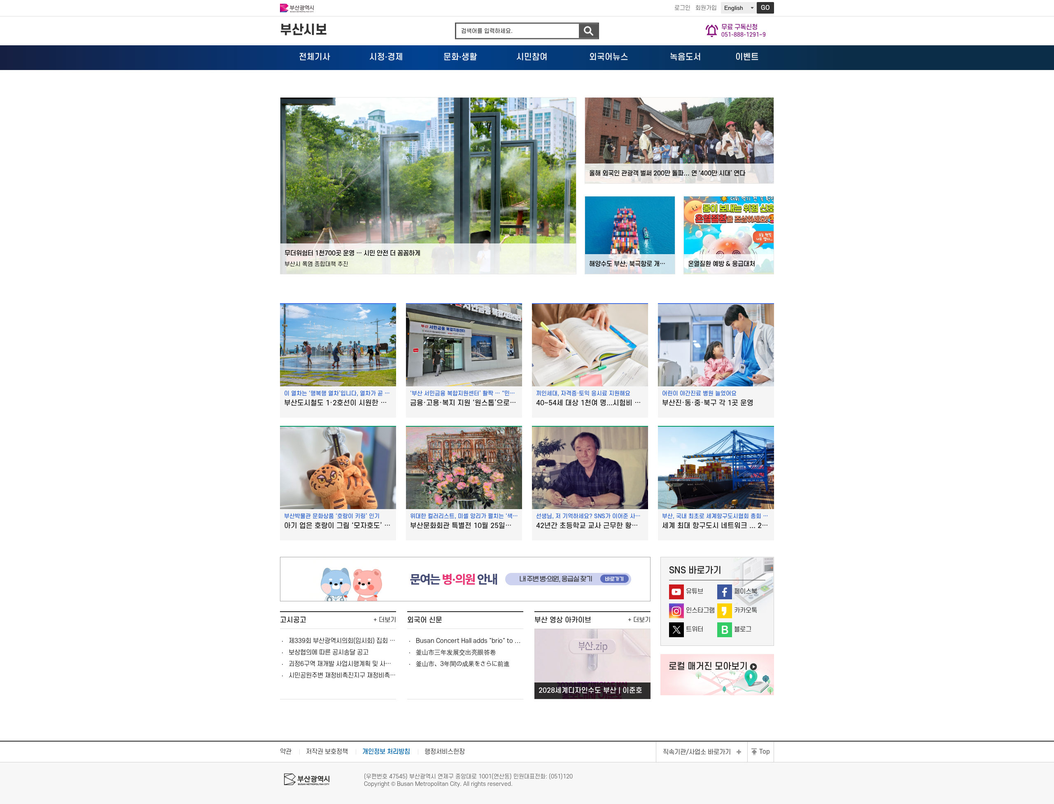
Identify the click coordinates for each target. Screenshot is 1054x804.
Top (764, 751)
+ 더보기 (384, 620)
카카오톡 (745, 610)
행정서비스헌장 (444, 751)
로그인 (682, 8)
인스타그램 (700, 610)
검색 (588, 31)
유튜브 (694, 591)
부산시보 (303, 30)
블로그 (742, 629)
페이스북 (745, 591)
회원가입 (706, 8)
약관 (285, 751)
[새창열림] (465, 599)
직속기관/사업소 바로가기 (697, 752)
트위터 (694, 629)
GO (765, 8)
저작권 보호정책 (327, 751)
